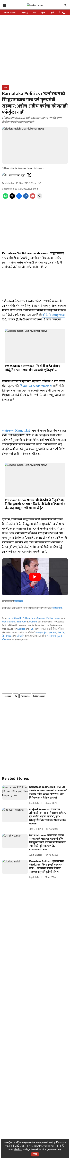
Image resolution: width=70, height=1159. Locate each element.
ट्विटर (46, 632)
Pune (24, 622)
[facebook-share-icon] (19, 198)
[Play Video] (35, 577)
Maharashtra (8, 622)
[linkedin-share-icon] (26, 198)
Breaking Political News (48, 618)
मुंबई (43, 12)
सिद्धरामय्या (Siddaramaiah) (36, 386)
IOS (31, 629)
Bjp (16, 696)
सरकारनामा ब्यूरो (17, 175)
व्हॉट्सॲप (20, 636)
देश (34, 12)
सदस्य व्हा (18, 601)
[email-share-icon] (32, 198)
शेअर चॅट (60, 632)
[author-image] (4, 175)
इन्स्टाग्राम (52, 632)
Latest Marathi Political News (22, 618)
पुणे (52, 12)
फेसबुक (39, 632)
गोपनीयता (18, 1149)
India (18, 622)
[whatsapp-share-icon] (5, 198)
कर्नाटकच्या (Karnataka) (16, 430)
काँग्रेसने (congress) (53, 315)
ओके (35, 1154)
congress (7, 696)
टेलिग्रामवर (6, 636)
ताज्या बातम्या (10, 12)
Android (21, 629)
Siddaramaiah (39, 696)
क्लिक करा (57, 608)
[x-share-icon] (12, 198)
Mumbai (33, 622)
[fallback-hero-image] (15, 792)
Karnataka (25, 696)
